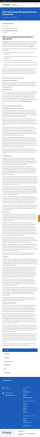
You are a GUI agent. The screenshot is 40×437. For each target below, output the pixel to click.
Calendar (24, 389)
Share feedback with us (10, 395)
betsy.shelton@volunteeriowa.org (9, 30)
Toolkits (24, 393)
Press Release (15, 17)
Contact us (25, 395)
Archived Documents (27, 425)
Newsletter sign (26, 391)
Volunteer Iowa (15, 4)
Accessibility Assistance (27, 397)
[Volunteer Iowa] (6, 5)
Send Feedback (21, 431)
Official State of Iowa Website (7, 1)
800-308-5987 (8, 389)
